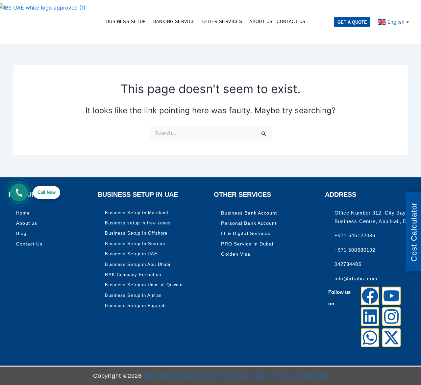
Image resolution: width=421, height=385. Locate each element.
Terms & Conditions (299, 375)
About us (260, 21)
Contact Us (291, 21)
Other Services (222, 21)
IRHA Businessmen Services (185, 375)
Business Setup (126, 21)
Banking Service (174, 21)
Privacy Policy (250, 375)
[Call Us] (19, 192)
